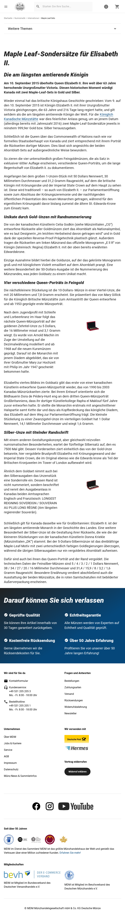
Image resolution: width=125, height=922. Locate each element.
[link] (20, 7)
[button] (6, 7)
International (33, 18)
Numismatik (19, 18)
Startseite (8, 18)
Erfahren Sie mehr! (70, 852)
